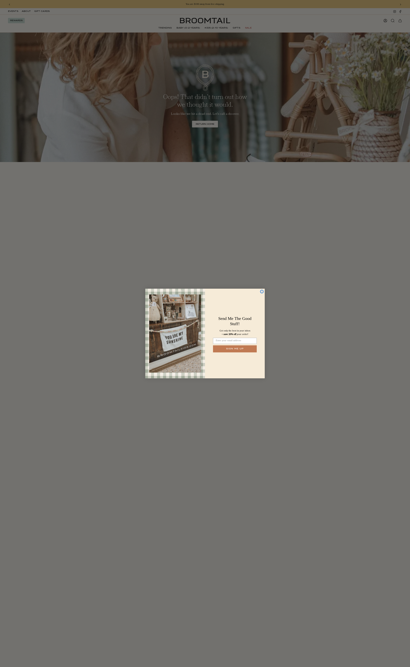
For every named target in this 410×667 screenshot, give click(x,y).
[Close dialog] (261, 291)
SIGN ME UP (235, 348)
